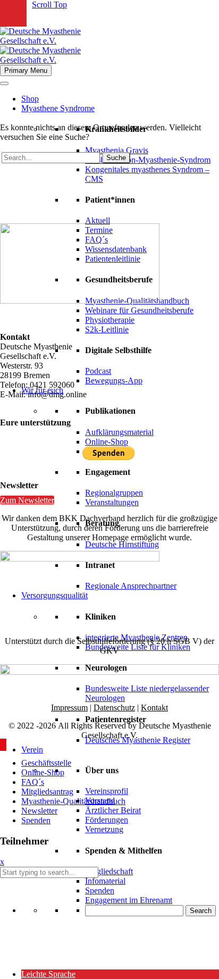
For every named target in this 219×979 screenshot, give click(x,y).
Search (201, 911)
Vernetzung (104, 829)
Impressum (69, 707)
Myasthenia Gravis (116, 150)
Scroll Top (49, 4)
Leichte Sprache (48, 973)
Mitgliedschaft (109, 871)
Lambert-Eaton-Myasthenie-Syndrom (147, 159)
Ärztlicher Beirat (113, 810)
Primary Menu (25, 70)
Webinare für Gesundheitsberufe (139, 310)
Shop (30, 98)
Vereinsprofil (106, 791)
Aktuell (97, 220)
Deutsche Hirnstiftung (122, 544)
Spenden (99, 890)
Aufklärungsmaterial (119, 432)
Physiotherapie (109, 319)
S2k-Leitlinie (107, 329)
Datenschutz (114, 707)
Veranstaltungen (112, 502)
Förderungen (106, 819)
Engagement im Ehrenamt (128, 900)
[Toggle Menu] (4, 83)
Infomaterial (105, 880)
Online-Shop (106, 441)
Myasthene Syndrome (58, 108)
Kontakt (154, 707)
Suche (116, 158)
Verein (32, 749)
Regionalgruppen (114, 492)
